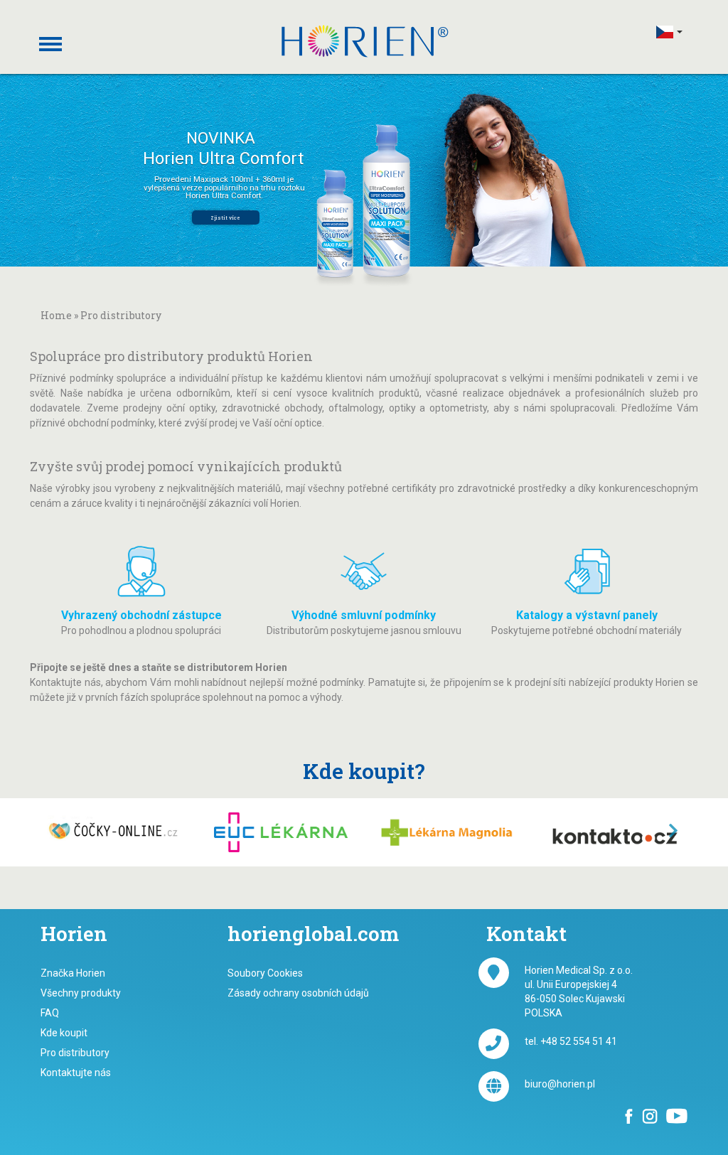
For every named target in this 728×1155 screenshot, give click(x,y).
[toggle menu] (49, 33)
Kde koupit (64, 1032)
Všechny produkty (81, 993)
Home (56, 315)
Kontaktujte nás (76, 1072)
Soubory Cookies (265, 973)
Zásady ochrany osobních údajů (298, 993)
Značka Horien (73, 973)
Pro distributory (75, 1052)
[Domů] (369, 40)
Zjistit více (225, 217)
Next (683, 832)
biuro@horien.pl (560, 1084)
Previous (45, 832)
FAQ (50, 1013)
